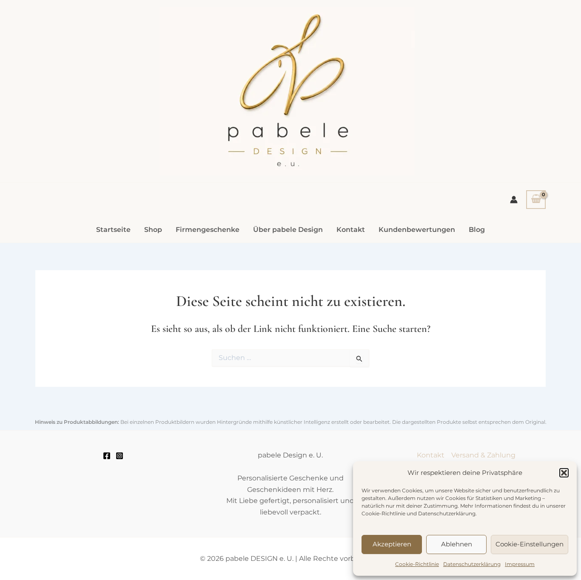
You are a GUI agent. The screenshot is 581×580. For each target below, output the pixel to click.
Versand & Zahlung (483, 455)
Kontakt (350, 230)
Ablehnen (456, 544)
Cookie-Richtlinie (417, 564)
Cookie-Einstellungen (530, 544)
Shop (153, 230)
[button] (564, 473)
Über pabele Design (288, 230)
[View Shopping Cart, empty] (536, 199)
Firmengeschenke (207, 230)
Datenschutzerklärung (472, 564)
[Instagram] (119, 456)
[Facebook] (107, 456)
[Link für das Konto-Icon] (514, 199)
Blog (477, 230)
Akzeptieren (392, 544)
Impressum (520, 564)
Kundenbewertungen (417, 230)
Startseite (113, 230)
